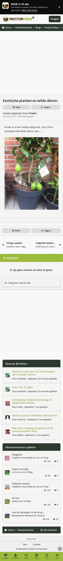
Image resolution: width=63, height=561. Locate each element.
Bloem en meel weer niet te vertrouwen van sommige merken (33, 373)
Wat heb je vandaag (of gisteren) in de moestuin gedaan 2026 (32, 430)
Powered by (31, 549)
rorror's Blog (26, 472)
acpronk (21, 419)
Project (33, 113)
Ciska (19, 406)
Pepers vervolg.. (20, 469)
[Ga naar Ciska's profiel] (7, 403)
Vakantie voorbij (21, 483)
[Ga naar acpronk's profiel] (7, 417)
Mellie (20, 435)
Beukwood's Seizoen (35, 515)
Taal (25, 544)
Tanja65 (15, 457)
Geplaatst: (42, 378)
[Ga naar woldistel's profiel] (7, 375)
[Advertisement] (31, 62)
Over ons (31, 539)
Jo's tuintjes (25, 501)
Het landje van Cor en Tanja (35, 457)
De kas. (16, 498)
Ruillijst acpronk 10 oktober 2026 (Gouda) (34, 415)
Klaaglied (17, 454)
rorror (15, 472)
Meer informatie (9, 7)
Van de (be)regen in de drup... (28, 512)
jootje (14, 501)
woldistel (21, 378)
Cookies (36, 544)
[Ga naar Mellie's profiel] (7, 431)
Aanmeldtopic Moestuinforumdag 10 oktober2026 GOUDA (32, 401)
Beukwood (17, 515)
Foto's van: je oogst (22, 387)
